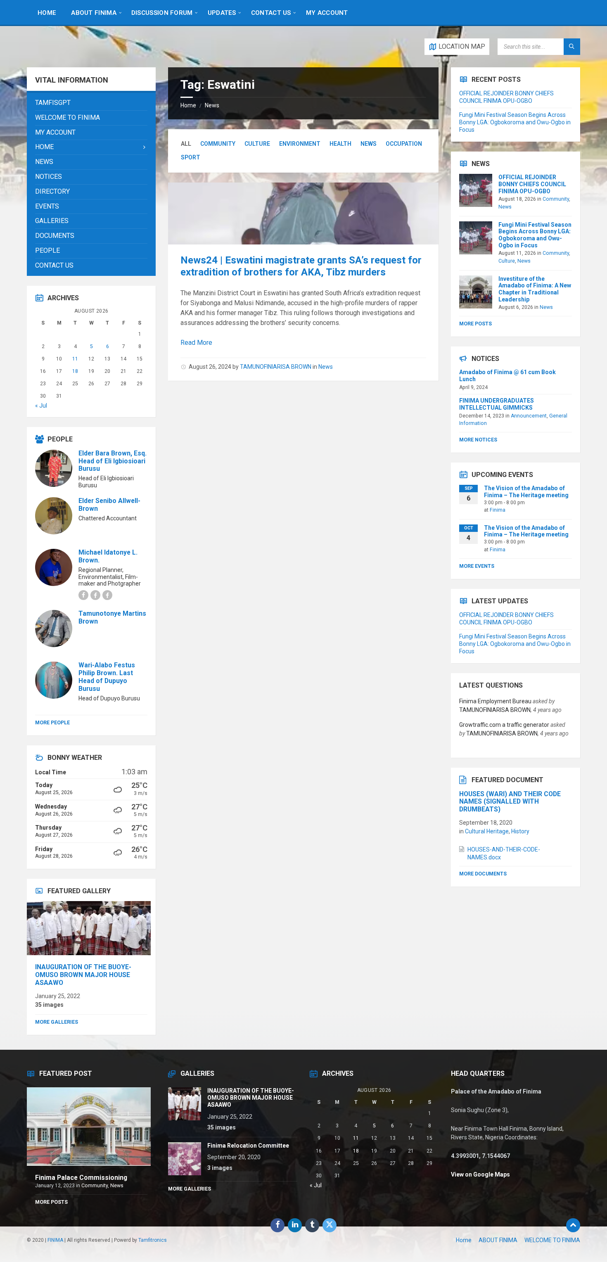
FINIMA (55, 1240)
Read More (196, 342)
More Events (476, 566)
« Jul (41, 405)
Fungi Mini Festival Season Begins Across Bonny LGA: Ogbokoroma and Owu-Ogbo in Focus (515, 122)
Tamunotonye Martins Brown (112, 617)
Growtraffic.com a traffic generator (504, 724)
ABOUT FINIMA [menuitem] (498, 1240)
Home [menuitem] (464, 1240)
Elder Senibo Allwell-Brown (109, 504)
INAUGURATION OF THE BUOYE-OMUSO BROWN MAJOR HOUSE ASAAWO (83, 975)
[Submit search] (572, 46)
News (212, 105)
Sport (190, 157)
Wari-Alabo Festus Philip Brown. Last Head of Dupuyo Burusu (106, 677)
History (520, 831)
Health (340, 143)
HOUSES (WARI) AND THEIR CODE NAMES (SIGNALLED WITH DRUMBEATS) (510, 802)
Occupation (404, 143)
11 (75, 359)
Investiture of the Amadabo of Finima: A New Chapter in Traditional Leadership (534, 289)
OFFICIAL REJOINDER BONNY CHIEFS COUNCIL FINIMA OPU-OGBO (532, 184)
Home (188, 105)
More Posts (475, 324)
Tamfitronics (152, 1240)
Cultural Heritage (487, 831)
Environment (299, 143)
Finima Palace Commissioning (81, 1177)
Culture (257, 143)
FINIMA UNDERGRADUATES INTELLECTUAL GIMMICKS (496, 404)
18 (75, 371)
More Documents (483, 874)
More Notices (478, 440)
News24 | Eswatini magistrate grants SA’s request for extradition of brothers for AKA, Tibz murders (301, 266)
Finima (497, 510)
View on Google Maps (480, 1174)
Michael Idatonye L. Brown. (108, 556)
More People (52, 723)
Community (217, 143)
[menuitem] (47, 12)
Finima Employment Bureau (495, 701)
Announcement (529, 416)
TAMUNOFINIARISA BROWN (275, 366)
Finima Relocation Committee (248, 1145)
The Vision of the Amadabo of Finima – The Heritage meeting (526, 491)
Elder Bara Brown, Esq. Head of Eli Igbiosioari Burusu (112, 461)
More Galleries (56, 1022)
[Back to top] (573, 1225)
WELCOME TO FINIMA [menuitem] (552, 1240)
